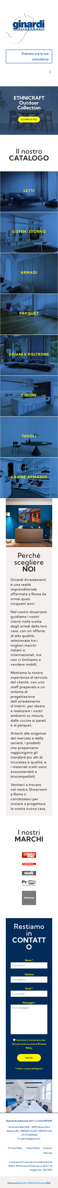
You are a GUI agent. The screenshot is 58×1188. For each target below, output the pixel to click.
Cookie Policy (33, 1148)
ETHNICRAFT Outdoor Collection (29, 103)
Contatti (47, 1148)
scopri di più (29, 119)
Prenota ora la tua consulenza (35, 56)
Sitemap (47, 1153)
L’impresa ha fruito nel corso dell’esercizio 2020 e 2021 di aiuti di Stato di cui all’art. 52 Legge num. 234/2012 (30, 1166)
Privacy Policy (15, 1148)
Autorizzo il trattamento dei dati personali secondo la (29, 1044)
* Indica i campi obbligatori (29, 1068)
